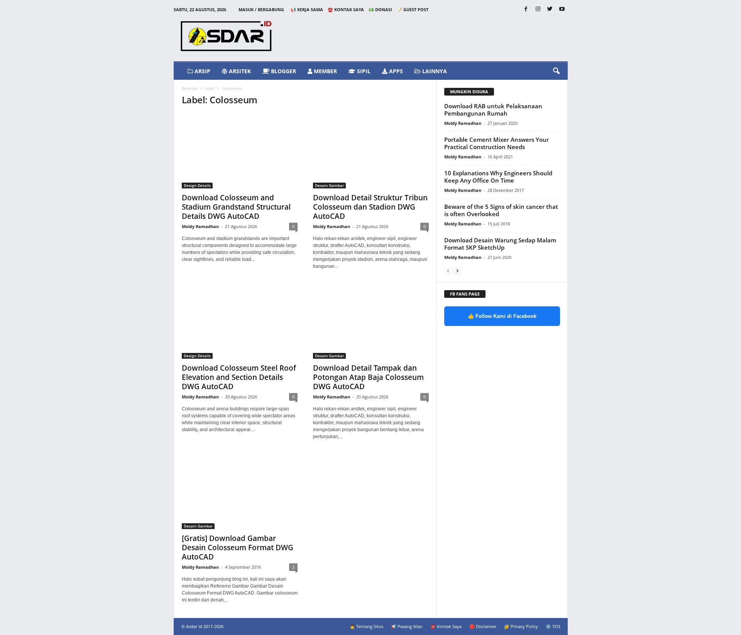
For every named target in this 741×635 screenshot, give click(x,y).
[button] (556, 71)
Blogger (282, 71)
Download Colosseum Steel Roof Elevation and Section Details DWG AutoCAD (239, 377)
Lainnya (434, 71)
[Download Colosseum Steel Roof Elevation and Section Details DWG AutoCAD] (240, 321)
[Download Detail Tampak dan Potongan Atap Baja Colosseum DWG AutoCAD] (371, 321)
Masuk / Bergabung (261, 9)
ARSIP (201, 71)
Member (324, 71)
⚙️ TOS (553, 626)
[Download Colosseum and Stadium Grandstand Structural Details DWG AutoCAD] (240, 151)
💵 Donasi (380, 9)
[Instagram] (538, 9)
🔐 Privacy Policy (521, 626)
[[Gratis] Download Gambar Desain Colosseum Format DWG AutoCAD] (240, 491)
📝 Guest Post (412, 9)
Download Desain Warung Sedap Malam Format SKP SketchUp (500, 243)
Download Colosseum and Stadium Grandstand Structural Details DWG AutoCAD (236, 207)
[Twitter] (550, 9)
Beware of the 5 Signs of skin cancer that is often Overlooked (501, 210)
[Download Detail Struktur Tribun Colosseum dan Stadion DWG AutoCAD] (371, 151)
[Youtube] (562, 9)
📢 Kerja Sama (307, 9)
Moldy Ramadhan (200, 226)
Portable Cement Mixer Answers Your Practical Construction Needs (496, 143)
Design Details (197, 185)
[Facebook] (526, 9)
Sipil (362, 71)
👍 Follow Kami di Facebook (502, 316)
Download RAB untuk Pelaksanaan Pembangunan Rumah (493, 109)
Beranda (189, 88)
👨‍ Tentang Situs (366, 626)
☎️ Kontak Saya (346, 9)
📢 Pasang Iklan (407, 626)
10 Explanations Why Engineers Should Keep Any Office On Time (498, 176)
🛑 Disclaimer (482, 626)
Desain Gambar (329, 185)
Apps (395, 71)
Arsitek (239, 71)
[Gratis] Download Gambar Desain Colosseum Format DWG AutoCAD (237, 547)
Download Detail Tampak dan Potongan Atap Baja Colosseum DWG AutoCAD (368, 377)
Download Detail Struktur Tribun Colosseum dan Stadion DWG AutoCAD (370, 207)
